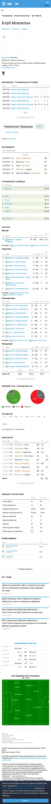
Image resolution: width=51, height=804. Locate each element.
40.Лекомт (15, 700)
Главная (7, 16)
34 (36, 97)
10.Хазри (36, 691)
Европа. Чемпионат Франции (22, 97)
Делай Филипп (21, 313)
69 (48, 204)
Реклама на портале (9, 738)
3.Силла (16, 682)
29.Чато (16, 718)
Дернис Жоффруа (22, 317)
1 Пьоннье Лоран (39, 245)
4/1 (46, 305)
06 (7, 452)
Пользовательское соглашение (13, 739)
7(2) (36, 336)
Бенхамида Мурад (22, 258)
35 (7, 162)
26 (44, 97)
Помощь (5, 733)
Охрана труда (7, 741)
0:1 (45, 162)
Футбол (36, 16)
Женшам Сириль (21, 269)
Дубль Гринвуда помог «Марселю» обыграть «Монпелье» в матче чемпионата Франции (21, 600)
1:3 (45, 173)
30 (7, 467)
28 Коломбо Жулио (19, 293)
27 (3, 269)
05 (7, 448)
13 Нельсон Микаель (12, 295)
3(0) (36, 317)
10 (38, 104)
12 (41, 104)
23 (48, 219)
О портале (5, 736)
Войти (46, 5)
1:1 (38, 463)
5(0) (36, 351)
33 (3, 309)
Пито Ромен (19, 328)
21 (3, 283)
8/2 (46, 269)
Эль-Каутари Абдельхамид (15, 284)
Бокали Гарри (20, 262)
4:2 (38, 452)
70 (48, 200)
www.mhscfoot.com (8, 68)
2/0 (46, 239)
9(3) (36, 355)
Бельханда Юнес (21, 305)
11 (3, 366)
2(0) (37, 277)
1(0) (36, 305)
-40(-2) (41, 239)
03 (7, 445)
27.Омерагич (18, 694)
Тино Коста (20, 336)
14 (3, 258)
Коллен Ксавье (21, 273)
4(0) (37, 266)
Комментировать (25, 569)
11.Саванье (28, 715)
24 (3, 362)
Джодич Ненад (19, 266)
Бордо (7, 207)
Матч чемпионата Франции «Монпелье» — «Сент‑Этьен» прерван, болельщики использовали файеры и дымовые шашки (24, 623)
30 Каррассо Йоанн (19, 245)
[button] (18, 126)
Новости (16, 29)
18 (3, 351)
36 (7, 166)
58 (48, 211)
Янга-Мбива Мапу (21, 289)
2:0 (38, 445)
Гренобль (8, 219)
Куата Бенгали (19, 362)
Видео (25, 29)
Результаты (22, 16)
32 (32, 305)
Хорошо (25, 801)
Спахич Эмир (18, 278)
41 (48, 104)
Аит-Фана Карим (21, 351)
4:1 (38, 467)
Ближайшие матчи (25, 643)
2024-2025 (6, 93)
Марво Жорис (22, 325)
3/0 (46, 273)
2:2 (38, 471)
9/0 (46, 289)
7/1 (46, 277)
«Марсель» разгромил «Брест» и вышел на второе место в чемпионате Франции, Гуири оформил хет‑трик (23, 588)
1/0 (46, 283)
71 (48, 196)
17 (33, 266)
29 (3, 305)
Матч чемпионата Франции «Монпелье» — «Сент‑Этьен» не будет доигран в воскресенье (22, 610)
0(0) (35, 239)
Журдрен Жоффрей (13, 240)
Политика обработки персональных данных (17, 742)
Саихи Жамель (18, 332)
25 (3, 273)
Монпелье (5, 57)
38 (7, 173)
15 (32, 317)
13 (32, 359)
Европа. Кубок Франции (20, 89)
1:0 (38, 448)
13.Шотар (28, 699)
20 (3, 219)
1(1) (42, 445)
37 (7, 169)
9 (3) (40, 552)
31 (32, 336)
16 (48, 97)
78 (48, 189)
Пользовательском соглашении (22, 788)
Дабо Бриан (23, 309)
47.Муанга (17, 710)
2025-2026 (6, 89)
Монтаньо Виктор (22, 366)
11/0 (46, 366)
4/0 (46, 325)
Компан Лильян (21, 359)
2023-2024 (6, 101)
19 (33, 273)
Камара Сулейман (21, 355)
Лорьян (7, 211)
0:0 (45, 158)
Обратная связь (7, 735)
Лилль (7, 200)
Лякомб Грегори (21, 321)
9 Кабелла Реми (18, 340)
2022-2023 (6, 108)
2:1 (45, 169)
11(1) (36, 366)
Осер (6, 196)
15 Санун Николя (37, 340)
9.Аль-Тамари (37, 707)
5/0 (46, 266)
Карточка (6, 29)
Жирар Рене (11, 139)
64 (48, 207)
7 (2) (40, 557)
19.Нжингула (29, 685)
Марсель (8, 189)
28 (33, 269)
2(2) (42, 475)
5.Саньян (17, 687)
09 (7, 456)
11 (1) (41, 547)
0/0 (46, 258)
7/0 (46, 328)
